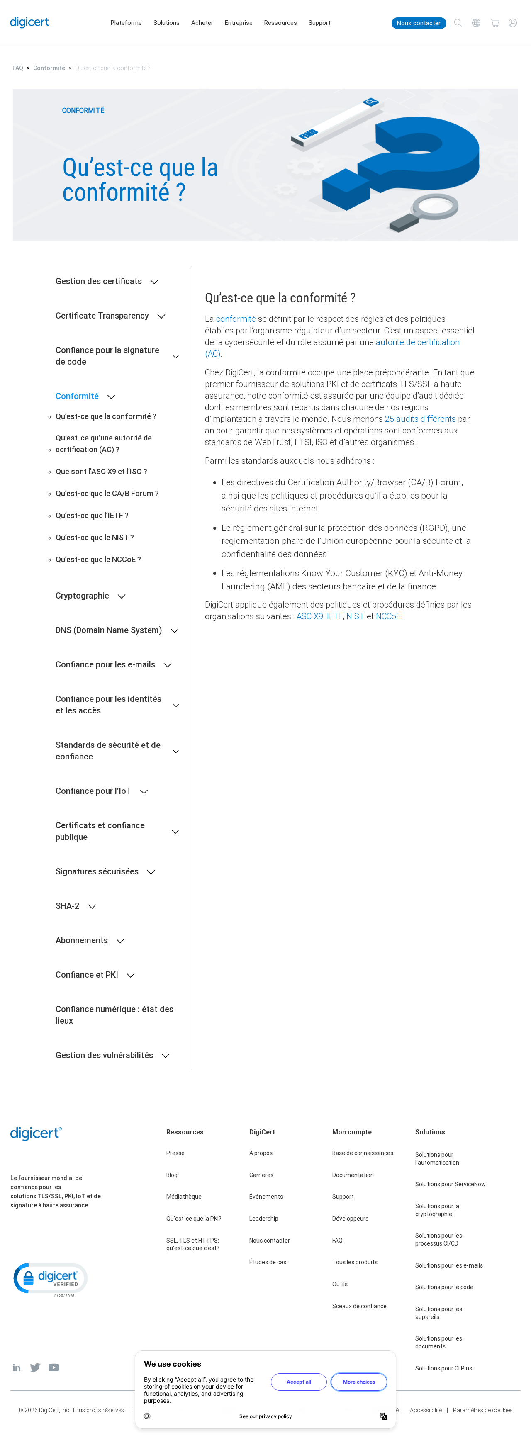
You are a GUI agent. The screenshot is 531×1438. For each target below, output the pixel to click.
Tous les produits (355, 1262)
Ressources (280, 23)
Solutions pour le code (444, 1287)
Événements (266, 1196)
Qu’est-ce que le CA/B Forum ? (107, 493)
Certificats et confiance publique (100, 831)
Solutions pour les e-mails (449, 1265)
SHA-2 (68, 905)
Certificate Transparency (102, 315)
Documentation (353, 1175)
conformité (236, 319)
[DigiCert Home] (29, 23)
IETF (335, 616)
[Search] (458, 23)
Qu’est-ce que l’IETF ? (92, 515)
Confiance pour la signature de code (107, 356)
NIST (355, 616)
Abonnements (82, 940)
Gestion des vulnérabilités (104, 1055)
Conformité (49, 68)
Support (320, 23)
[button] (49, 1279)
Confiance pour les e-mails (105, 664)
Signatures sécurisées (97, 871)
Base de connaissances (362, 1153)
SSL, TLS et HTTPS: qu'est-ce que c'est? (192, 1244)
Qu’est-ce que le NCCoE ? (98, 559)
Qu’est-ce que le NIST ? (95, 537)
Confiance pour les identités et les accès (108, 704)
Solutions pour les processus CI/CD (438, 1239)
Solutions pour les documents (438, 1342)
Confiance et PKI (87, 974)
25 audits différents (420, 419)
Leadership (263, 1218)
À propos (261, 1153)
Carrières (261, 1175)
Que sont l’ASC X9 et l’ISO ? (101, 471)
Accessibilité (426, 1410)
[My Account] (512, 23)
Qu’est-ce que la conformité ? (106, 416)
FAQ (17, 68)
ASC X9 (310, 616)
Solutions (166, 23)
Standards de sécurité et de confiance (108, 751)
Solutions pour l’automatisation (437, 1158)
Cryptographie (82, 595)
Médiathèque (184, 1196)
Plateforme (126, 23)
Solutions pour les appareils (438, 1313)
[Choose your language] (476, 23)
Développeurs (350, 1218)
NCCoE (388, 616)
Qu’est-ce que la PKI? (194, 1218)
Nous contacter (419, 23)
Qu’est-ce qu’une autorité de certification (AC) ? (104, 443)
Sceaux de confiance (359, 1306)
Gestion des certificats (99, 281)
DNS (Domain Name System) (109, 630)
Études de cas (267, 1262)
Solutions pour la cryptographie (437, 1210)
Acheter (202, 23)
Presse (175, 1153)
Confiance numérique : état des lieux (114, 1015)
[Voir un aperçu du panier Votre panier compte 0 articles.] (494, 23)
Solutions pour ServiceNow (450, 1184)
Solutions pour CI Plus (443, 1368)
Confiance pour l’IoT (94, 791)
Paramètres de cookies (483, 1410)
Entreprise (239, 23)
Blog (172, 1175)
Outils (340, 1284)
